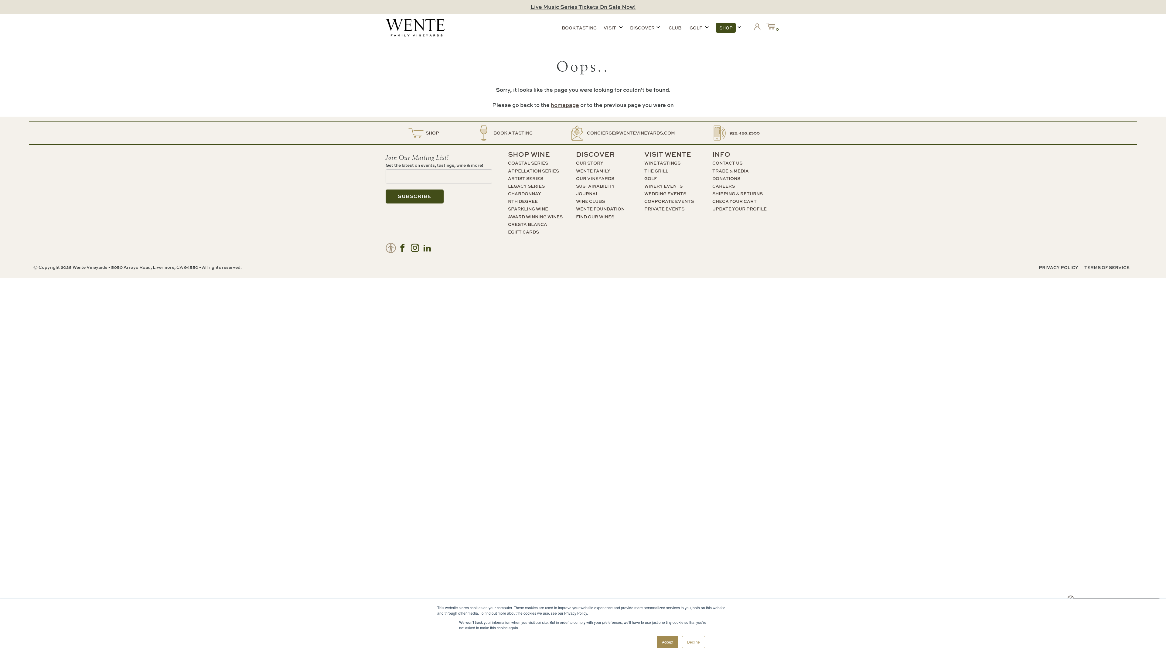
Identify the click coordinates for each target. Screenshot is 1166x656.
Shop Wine (529, 154)
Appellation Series (533, 171)
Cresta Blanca (527, 224)
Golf (696, 28)
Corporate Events (669, 201)
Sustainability (595, 186)
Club (675, 28)
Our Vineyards (595, 178)
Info (721, 154)
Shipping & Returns (737, 193)
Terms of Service (1107, 267)
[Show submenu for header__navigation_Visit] (621, 27)
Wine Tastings (662, 163)
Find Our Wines (595, 217)
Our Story (589, 163)
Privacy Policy (1058, 267)
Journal (587, 193)
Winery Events (663, 186)
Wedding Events (665, 193)
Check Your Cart (734, 201)
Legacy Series (526, 186)
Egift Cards (523, 232)
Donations (726, 178)
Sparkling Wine (528, 209)
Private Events (664, 209)
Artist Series (525, 178)
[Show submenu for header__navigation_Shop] (739, 27)
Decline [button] (693, 641)
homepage (565, 105)
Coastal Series (528, 163)
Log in (758, 28)
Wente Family (593, 171)
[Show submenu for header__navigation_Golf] (707, 27)
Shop (726, 28)
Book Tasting (579, 28)
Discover (642, 28)
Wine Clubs (590, 201)
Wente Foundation (600, 209)
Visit (610, 28)
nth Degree (523, 201)
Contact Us (727, 163)
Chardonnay (524, 193)
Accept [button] (667, 641)
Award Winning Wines (535, 217)
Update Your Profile (739, 209)
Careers (723, 186)
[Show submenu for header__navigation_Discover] (658, 27)
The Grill (656, 171)
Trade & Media (730, 171)
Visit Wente (667, 154)
